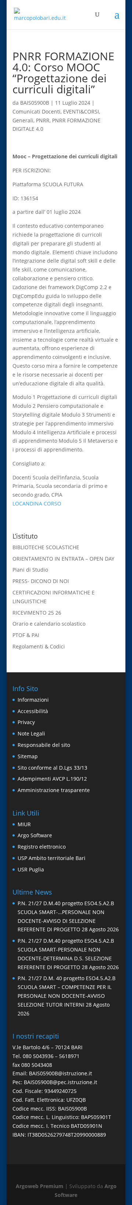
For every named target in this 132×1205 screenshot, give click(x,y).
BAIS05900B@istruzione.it (60, 1073)
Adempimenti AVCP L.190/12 (52, 778)
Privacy (26, 722)
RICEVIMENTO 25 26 (36, 612)
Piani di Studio (30, 569)
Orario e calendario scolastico (48, 623)
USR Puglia (31, 869)
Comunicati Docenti (36, 111)
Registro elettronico (42, 846)
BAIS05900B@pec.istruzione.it (60, 1082)
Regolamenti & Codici (38, 646)
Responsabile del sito (44, 744)
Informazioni (33, 699)
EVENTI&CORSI (81, 111)
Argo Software (35, 835)
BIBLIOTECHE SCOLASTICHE (45, 547)
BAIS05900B (34, 102)
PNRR (43, 120)
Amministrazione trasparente (54, 790)
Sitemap (28, 756)
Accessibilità (33, 711)
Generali (22, 120)
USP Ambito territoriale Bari (51, 858)
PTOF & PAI (25, 635)
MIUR (24, 824)
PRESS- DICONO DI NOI (40, 581)
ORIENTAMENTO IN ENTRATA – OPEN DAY (63, 558)
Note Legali (31, 733)
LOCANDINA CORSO (36, 503)
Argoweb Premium (39, 1186)
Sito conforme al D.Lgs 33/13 (52, 767)
